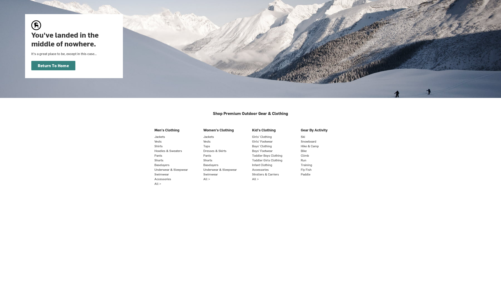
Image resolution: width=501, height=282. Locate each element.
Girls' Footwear (262, 141)
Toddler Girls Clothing (267, 160)
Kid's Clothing (264, 129)
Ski (303, 136)
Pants (158, 155)
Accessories (162, 179)
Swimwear (161, 174)
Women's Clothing (218, 129)
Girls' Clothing (262, 136)
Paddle (305, 174)
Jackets (159, 136)
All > (157, 183)
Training (306, 165)
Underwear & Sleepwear (171, 169)
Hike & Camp (310, 146)
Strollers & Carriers (265, 174)
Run (303, 160)
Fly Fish (306, 169)
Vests (158, 141)
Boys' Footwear (262, 150)
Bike (304, 150)
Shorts (158, 160)
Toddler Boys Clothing (267, 155)
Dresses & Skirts (214, 150)
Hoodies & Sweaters (168, 150)
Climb (305, 155)
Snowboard (308, 141)
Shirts (158, 146)
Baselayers (161, 165)
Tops (206, 146)
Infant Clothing (262, 165)
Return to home (53, 65)
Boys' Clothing (262, 146)
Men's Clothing (166, 129)
